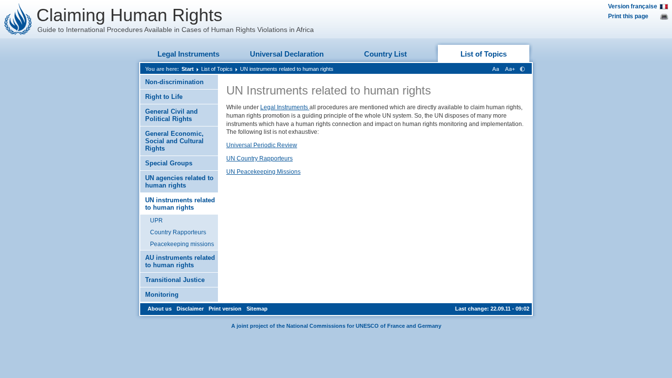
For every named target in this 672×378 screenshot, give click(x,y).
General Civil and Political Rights (171, 115)
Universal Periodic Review (261, 145)
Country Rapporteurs (178, 232)
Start (188, 69)
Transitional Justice (175, 280)
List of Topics (483, 54)
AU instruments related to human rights (180, 261)
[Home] (18, 19)
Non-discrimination (174, 82)
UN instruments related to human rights (287, 69)
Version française (632, 6)
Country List (385, 54)
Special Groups (168, 163)
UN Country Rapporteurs (259, 158)
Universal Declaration (287, 54)
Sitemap (257, 309)
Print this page (628, 16)
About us (160, 309)
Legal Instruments (188, 54)
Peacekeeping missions (182, 244)
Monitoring (162, 294)
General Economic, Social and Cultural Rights (174, 141)
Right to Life (164, 96)
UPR (156, 220)
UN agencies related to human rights (179, 181)
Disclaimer (190, 309)
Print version (225, 309)
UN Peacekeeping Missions (263, 171)
